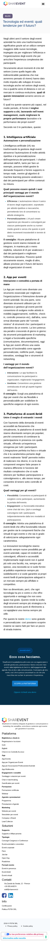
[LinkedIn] (10, 896)
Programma (6, 801)
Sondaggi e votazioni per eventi (13, 776)
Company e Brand (9, 818)
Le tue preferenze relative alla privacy (26, 934)
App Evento (6, 759)
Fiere (4, 851)
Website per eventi (9, 811)
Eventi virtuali (7, 875)
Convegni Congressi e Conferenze (15, 841)
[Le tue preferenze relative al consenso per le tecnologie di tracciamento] (46, 937)
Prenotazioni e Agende (10, 804)
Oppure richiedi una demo (25, 692)
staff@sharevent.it (11, 889)
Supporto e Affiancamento (11, 834)
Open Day (6, 858)
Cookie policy (28, 926)
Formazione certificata (10, 790)
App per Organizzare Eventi (12, 762)
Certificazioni (7, 906)
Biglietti (4, 748)
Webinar (5, 794)
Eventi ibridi (6, 872)
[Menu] (43, 4)
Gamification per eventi (10, 783)
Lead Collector (7, 821)
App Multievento (8, 769)
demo (28, 619)
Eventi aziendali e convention (13, 844)
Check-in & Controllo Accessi (13, 752)
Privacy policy (12, 926)
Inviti (3, 745)
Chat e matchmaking (10, 780)
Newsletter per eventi (10, 814)
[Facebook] (4, 896)
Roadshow (6, 861)
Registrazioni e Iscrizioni (11, 741)
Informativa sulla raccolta (14, 938)
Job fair (4, 855)
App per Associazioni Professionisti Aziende (18, 766)
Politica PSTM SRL (9, 909)
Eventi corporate (8, 848)
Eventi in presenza (9, 868)
